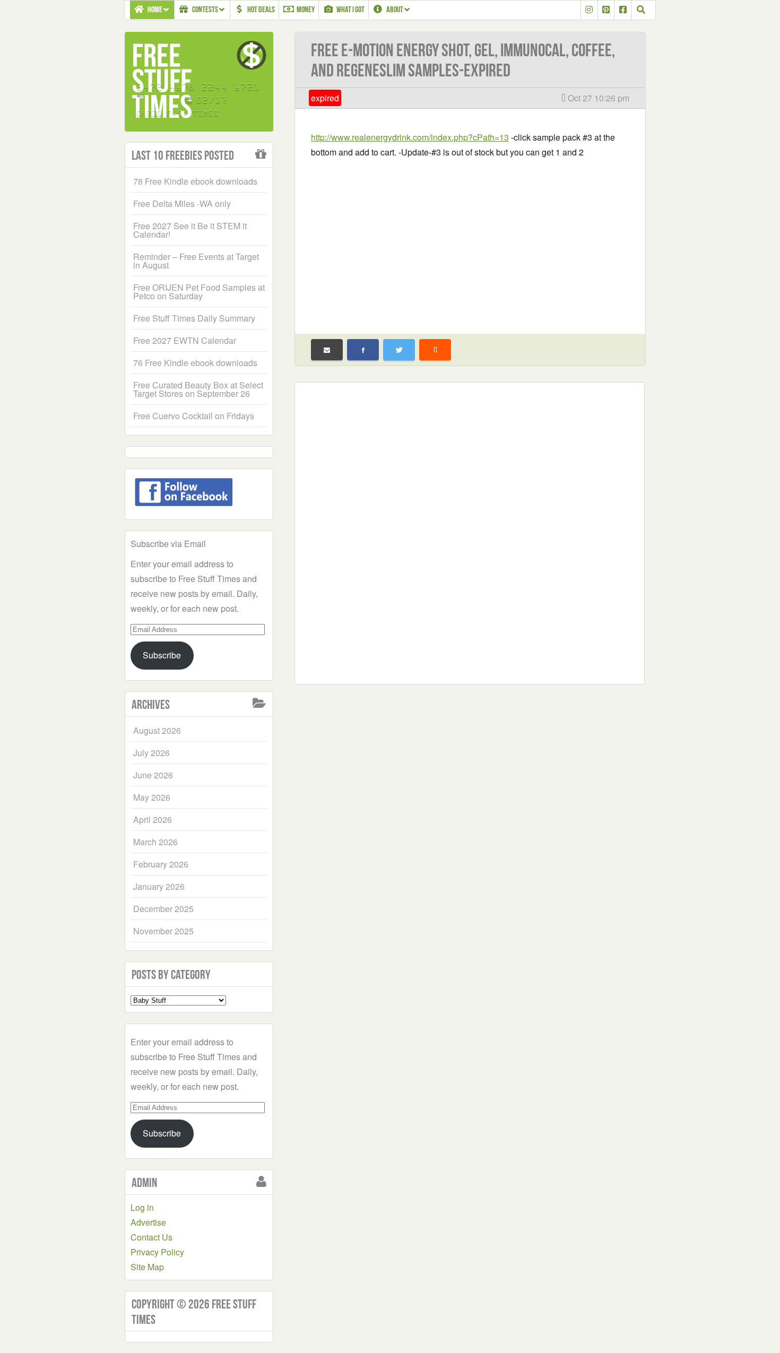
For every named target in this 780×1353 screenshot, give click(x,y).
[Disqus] (469, 531)
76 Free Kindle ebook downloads (195, 363)
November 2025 (163, 931)
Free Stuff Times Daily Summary (194, 318)
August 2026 (157, 730)
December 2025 (163, 909)
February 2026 (160, 864)
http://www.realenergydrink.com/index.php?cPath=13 (410, 137)
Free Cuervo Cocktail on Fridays (193, 416)
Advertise (148, 1222)
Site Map (147, 1267)
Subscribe (162, 655)
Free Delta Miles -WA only (182, 203)
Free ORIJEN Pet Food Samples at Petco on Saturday (199, 291)
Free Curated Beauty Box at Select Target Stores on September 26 (198, 389)
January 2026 (159, 886)
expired (325, 98)
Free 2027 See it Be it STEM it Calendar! (190, 230)
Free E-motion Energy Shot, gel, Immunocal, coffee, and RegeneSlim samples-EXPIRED (463, 60)
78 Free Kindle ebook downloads (195, 181)
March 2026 (155, 842)
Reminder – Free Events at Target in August (196, 260)
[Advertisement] (470, 239)
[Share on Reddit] (435, 349)
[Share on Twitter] (399, 349)
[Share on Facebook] (363, 349)
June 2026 (153, 775)
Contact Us (151, 1237)
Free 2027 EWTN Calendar (184, 340)
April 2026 (152, 819)
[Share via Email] (327, 349)
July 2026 (151, 753)
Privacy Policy (157, 1252)
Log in (142, 1207)
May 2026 (151, 797)
